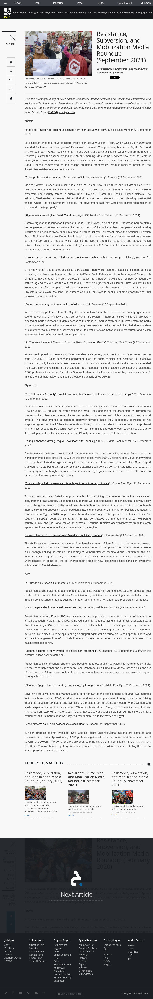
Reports (82, 964)
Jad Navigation (86, 973)
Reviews (83, 957)
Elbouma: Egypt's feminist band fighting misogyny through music (63, 685)
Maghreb (108, 964)
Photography (105, 12)
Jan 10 (71, 815)
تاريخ (130, 955)
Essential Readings (88, 948)
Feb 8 (27, 815)
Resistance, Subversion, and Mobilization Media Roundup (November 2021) (130, 779)
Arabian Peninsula (112, 944)
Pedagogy (141, 12)
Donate (8, 954)
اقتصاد (131, 948)
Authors (8, 951)
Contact (8, 960)
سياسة (131, 945)
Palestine (58, 2)
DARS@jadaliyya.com (61, 112)
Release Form (36, 954)
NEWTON (83, 960)
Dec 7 (114, 815)
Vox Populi (59, 980)
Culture (92, 12)
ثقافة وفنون (133, 952)
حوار (129, 959)
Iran (37, 2)
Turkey (100, 2)
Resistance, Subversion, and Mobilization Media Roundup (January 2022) (43, 777)
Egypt (18, 2)
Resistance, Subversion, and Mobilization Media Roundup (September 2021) (123, 47)
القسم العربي (125, 3)
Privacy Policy (35, 957)
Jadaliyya (7, 11)
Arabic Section (136, 940)
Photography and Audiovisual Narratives (62, 968)
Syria (80, 2)
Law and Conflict (62, 974)
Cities (60, 12)
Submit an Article (37, 944)
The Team (9, 948)
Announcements (87, 944)
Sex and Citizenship (76, 12)
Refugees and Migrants (42, 12)
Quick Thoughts (86, 951)
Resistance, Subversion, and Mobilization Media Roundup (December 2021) (86, 779)
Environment (20, 12)
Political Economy (124, 12)
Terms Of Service (37, 961)
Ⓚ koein (144, 993)
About (7, 944)
